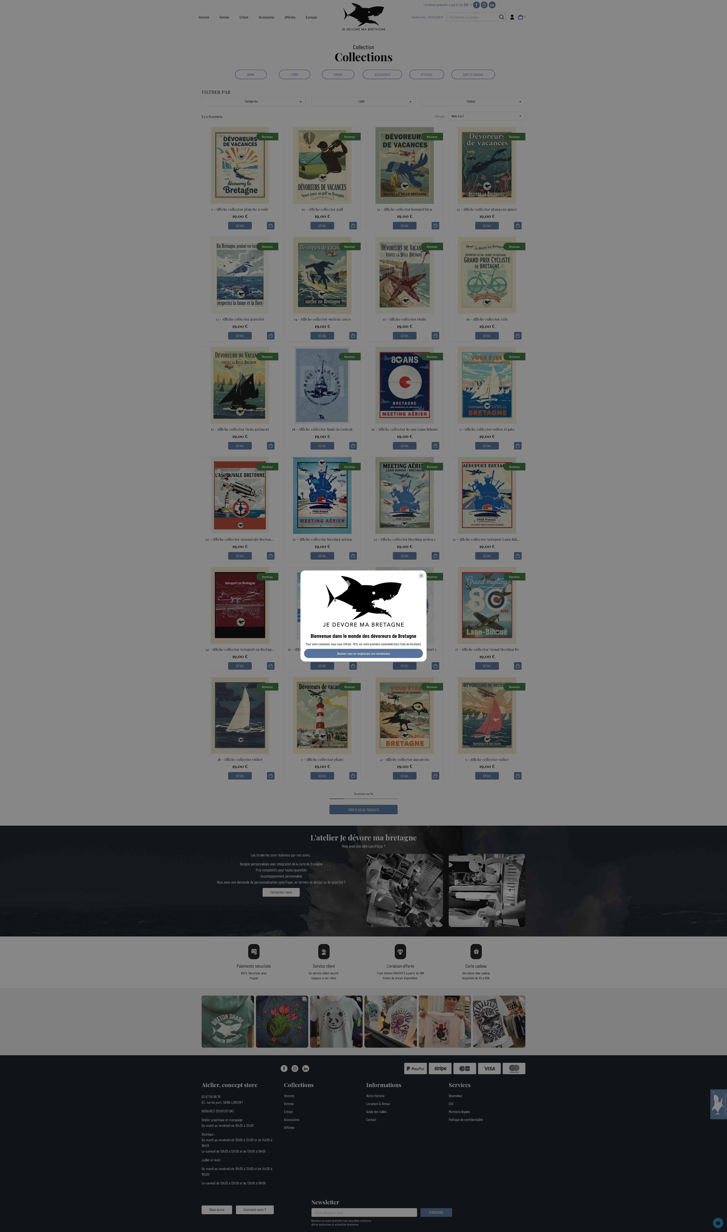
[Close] (421, 576)
